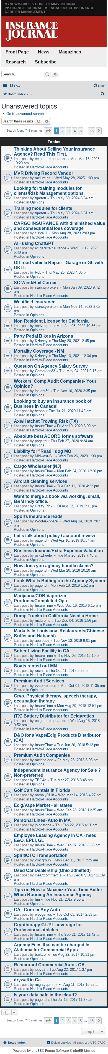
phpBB (37, 1051)
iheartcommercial (48, 875)
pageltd (41, 441)
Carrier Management (25, 12)
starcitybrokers (47, 287)
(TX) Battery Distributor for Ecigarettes (54, 716)
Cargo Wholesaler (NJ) (37, 466)
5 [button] (81, 130)
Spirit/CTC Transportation (41, 855)
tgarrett (40, 198)
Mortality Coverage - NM (39, 351)
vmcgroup (43, 860)
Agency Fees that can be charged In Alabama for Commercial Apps (51, 947)
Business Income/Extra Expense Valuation (58, 550)
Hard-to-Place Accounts (49, 167)
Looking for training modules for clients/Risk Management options (49, 191)
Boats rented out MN (35, 666)
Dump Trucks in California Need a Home (56, 615)
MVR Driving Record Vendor (43, 173)
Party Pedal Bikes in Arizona (43, 336)
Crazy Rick (44, 506)
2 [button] (62, 130)
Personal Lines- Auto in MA (42, 820)
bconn (40, 411)
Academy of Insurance (72, 8)
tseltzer (41, 954)
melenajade (44, 760)
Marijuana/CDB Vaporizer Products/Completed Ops (40, 598)
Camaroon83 (45, 371)
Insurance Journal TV (26, 8)
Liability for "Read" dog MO (42, 451)
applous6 (42, 640)
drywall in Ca (27, 979)
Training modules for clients (43, 208)
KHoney (41, 341)
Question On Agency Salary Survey (51, 366)
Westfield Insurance (34, 301)
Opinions (37, 202)
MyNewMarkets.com (24, 4)
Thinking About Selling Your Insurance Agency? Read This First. (54, 151)
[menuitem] (14, 85)
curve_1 (41, 233)
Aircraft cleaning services (40, 481)
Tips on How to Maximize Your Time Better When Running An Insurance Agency (58, 892)
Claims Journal (61, 4)
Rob (38, 272)
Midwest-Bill (44, 456)
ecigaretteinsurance (50, 159)
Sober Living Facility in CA (42, 650)
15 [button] (92, 130)
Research (16, 62)
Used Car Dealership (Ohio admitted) (52, 870)
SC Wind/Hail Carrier (35, 282)
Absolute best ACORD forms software (53, 436)
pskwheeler (44, 555)
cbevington (43, 326)
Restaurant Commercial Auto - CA (49, 964)
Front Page (17, 52)
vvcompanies (45, 686)
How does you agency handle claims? (54, 565)
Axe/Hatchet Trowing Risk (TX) (46, 421)
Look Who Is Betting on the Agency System (59, 580)
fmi (37, 899)
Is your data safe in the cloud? (45, 994)
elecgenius (43, 914)
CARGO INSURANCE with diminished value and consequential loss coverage (59, 226)
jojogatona (43, 825)
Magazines (70, 52)
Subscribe (45, 62)
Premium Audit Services (39, 681)
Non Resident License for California (51, 321)
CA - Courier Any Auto (37, 909)
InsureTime (44, 426)
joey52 (40, 969)
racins (40, 671)
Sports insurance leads (38, 516)
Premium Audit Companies (42, 755)
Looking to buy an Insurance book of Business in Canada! (52, 404)
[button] (48, 130)
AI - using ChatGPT (34, 243)
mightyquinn (44, 984)
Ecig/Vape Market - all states (43, 805)
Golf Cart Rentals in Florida (42, 790)
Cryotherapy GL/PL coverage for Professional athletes (48, 927)
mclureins (42, 178)
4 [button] (75, 130)
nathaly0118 (44, 795)
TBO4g (40, 780)
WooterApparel (46, 521)
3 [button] (69, 130)
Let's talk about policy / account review (54, 535)
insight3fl (42, 391)
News (44, 52)
